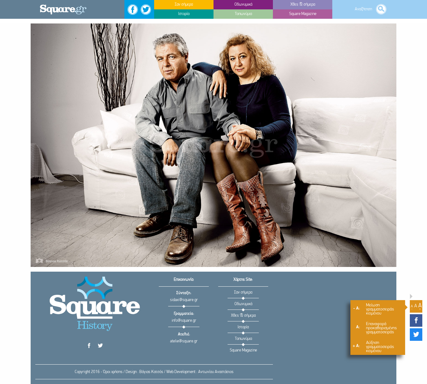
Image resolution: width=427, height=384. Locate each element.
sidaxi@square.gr (184, 300)
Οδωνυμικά (243, 304)
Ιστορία (243, 327)
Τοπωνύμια (243, 339)
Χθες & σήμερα (243, 316)
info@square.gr (184, 321)
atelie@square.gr (184, 341)
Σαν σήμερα (243, 292)
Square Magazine (243, 350)
